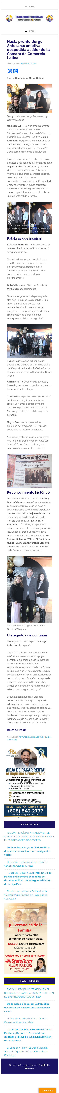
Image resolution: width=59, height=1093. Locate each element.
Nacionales (33, 737)
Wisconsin (12, 740)
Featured (23, 737)
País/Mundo (45, 737)
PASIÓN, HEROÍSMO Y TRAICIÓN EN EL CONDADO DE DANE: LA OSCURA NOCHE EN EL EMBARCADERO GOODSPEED (29, 837)
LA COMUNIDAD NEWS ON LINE (29, 18)
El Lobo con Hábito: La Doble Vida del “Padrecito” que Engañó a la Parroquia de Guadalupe (25, 895)
